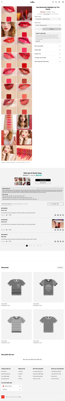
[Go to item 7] (24, 179)
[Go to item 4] (28, 174)
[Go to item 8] (28, 179)
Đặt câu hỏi (42, 178)
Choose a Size (36, 22)
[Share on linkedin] (62, 210)
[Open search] (48, 199)
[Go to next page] (40, 241)
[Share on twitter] (57, 210)
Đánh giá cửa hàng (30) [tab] (17, 199)
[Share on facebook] (54, 210)
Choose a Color (37, 16)
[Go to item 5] (16, 179)
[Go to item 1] (16, 174)
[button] (1, 2)
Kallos (20, 396)
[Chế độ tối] (55, 2)
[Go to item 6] (20, 179)
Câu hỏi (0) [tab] (25, 199)
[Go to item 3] (24, 174)
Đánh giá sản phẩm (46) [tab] (7, 199)
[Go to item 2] (20, 174)
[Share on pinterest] (59, 210)
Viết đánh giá (42, 175)
